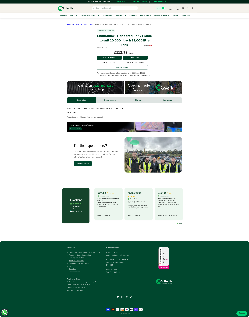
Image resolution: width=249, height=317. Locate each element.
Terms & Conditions (76, 261)
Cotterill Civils (126, 313)
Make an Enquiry (109, 57)
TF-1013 (104, 48)
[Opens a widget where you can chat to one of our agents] (241, 313)
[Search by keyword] (94, 8)
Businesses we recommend (79, 263)
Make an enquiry (83, 163)
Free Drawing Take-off (159, 1)
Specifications (110, 100)
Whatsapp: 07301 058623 (135, 62)
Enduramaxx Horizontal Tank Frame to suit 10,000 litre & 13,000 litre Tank (122, 24)
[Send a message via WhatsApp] (4, 312)
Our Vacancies (74, 272)
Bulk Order (135, 57)
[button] (92, 204)
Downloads (167, 100)
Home (69, 24)
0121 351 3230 (111, 252)
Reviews (138, 100)
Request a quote (122, 67)
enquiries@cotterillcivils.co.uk (117, 255)
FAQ (70, 266)
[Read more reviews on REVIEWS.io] (76, 211)
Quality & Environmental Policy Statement (84, 252)
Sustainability (74, 269)
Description (81, 100)
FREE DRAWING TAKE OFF (106, 30)
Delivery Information (76, 258)
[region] (138, 204)
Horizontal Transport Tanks (83, 24)
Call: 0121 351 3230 (109, 62)
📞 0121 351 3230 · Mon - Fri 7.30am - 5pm (96, 1)
